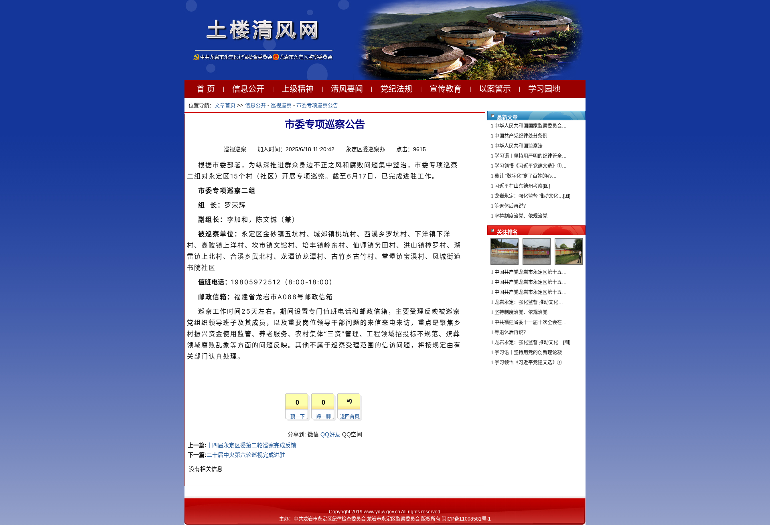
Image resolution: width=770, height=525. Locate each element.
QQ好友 (330, 434)
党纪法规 (396, 89)
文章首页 (225, 105)
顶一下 (297, 417)
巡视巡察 (281, 105)
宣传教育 (446, 89)
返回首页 (349, 417)
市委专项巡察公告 (317, 105)
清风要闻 (347, 89)
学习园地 (544, 89)
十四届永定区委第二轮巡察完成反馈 (251, 445)
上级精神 (298, 89)
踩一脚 (323, 417)
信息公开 (248, 89)
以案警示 (495, 89)
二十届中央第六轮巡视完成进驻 (246, 455)
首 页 (206, 89)
